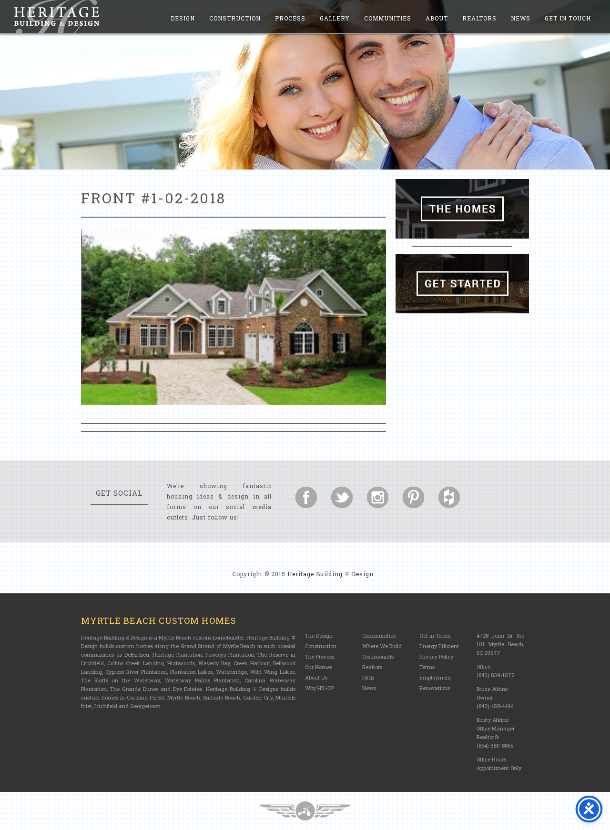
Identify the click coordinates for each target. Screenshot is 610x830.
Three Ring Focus (305, 810)
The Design (319, 635)
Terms (427, 666)
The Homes (462, 209)
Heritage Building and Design (57, 16)
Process (290, 18)
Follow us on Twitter (342, 497)
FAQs (368, 677)
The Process (319, 656)
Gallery (335, 18)
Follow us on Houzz (449, 497)
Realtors (479, 18)
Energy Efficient (439, 646)
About (437, 18)
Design (183, 18)
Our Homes (318, 666)
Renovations (434, 687)
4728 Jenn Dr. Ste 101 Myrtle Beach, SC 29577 (500, 644)
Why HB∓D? (319, 687)
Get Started (462, 283)
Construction (235, 18)
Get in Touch (568, 18)
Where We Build (382, 646)
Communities (387, 18)
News (520, 18)
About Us (316, 677)
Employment (435, 677)
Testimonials (378, 656)
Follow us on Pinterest (413, 497)
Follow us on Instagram (377, 497)
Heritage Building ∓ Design (330, 574)
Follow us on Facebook (306, 497)
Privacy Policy (436, 656)
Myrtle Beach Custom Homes (158, 620)
